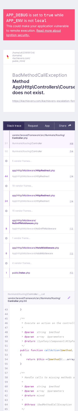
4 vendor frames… (22, 263)
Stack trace (14, 125)
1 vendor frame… (21, 238)
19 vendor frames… (22, 185)
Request (33, 125)
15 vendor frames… (22, 210)
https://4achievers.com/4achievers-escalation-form (44, 101)
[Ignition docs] (9, 57)
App (47, 125)
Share (63, 125)
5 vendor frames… (22, 161)
